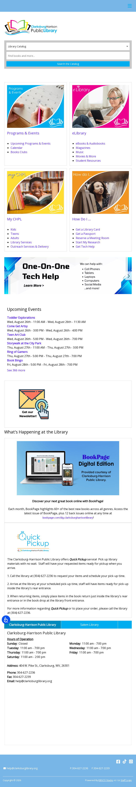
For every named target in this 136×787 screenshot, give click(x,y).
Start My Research (88, 242)
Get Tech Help (85, 247)
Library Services (21, 242)
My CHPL (14, 219)
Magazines (83, 148)
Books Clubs (19, 152)
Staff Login (126, 780)
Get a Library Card (88, 229)
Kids (13, 229)
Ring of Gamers (17, 352)
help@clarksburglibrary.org (22, 768)
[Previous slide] (7, 275)
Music (80, 152)
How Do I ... (81, 219)
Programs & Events (23, 133)
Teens (15, 234)
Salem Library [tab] (89, 625)
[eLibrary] (100, 107)
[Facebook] (118, 761)
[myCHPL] (35, 194)
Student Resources (88, 161)
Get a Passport (85, 234)
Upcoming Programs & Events (30, 143)
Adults (15, 238)
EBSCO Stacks (105, 780)
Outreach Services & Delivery (30, 247)
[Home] (30, 27)
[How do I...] (100, 194)
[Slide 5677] (68, 275)
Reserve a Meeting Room (92, 238)
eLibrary (79, 133)
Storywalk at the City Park (24, 343)
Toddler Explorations (21, 318)
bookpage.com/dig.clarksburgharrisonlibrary (67, 517)
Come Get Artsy (17, 326)
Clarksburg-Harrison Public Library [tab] (32, 625)
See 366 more (16, 370)
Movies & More (86, 156)
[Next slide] (129, 275)
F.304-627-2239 (100, 768)
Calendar (16, 148)
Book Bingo (15, 360)
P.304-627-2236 (79, 768)
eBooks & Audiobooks (90, 143)
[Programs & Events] (35, 107)
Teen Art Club (16, 335)
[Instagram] (131, 761)
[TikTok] (124, 761)
